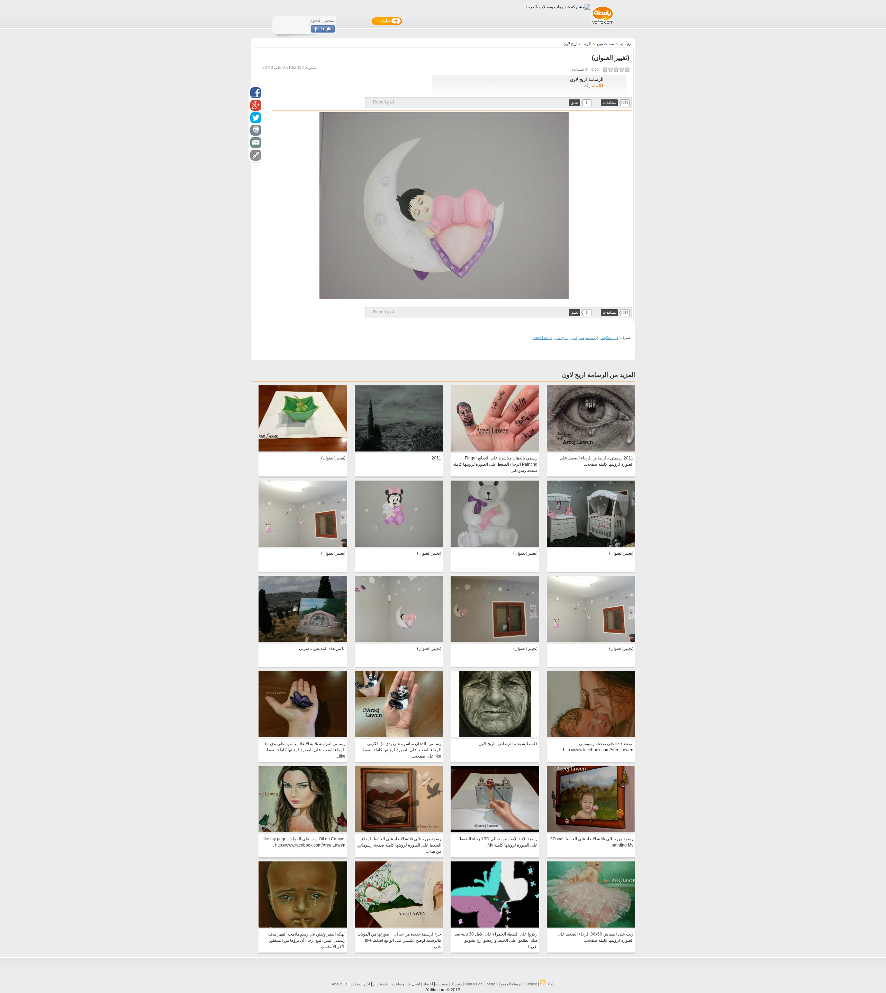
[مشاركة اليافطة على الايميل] (255, 142)
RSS (549, 984)
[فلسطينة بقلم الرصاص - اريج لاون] (495, 735)
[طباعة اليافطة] (255, 130)
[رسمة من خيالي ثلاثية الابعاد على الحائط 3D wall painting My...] (591, 831)
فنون (573, 338)
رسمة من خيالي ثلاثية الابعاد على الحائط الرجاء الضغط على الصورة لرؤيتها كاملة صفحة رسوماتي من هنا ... (399, 845)
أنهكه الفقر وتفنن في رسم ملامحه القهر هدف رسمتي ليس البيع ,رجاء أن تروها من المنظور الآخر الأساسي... (306, 940)
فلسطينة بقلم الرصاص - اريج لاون (508, 743)
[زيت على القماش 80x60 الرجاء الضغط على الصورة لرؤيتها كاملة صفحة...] (591, 926)
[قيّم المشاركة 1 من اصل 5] (627, 69)
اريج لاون (561, 338)
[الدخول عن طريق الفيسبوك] (323, 31)
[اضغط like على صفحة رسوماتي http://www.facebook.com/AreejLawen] (591, 735)
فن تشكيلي (609, 338)
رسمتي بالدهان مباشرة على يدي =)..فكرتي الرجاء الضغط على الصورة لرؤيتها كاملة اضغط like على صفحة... (401, 750)
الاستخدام (380, 984)
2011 (436, 458)
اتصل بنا (414, 984)
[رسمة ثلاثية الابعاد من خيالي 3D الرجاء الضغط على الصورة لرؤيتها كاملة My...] (495, 831)
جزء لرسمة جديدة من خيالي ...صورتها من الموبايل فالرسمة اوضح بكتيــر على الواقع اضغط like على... (398, 940)
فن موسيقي (588, 338)
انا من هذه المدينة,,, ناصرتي (322, 648)
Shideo (531, 984)
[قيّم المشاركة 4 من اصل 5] (610, 69)
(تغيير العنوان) (333, 458)
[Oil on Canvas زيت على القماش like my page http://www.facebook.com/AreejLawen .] (303, 831)
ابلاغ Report (383, 102)
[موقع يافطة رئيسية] (602, 25)
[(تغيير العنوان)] (303, 450)
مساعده (398, 984)
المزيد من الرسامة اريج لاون (598, 375)
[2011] (399, 450)
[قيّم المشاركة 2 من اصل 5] (621, 69)
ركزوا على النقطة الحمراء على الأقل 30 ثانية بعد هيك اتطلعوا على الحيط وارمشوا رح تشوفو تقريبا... (496, 940)
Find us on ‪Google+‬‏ (481, 984)
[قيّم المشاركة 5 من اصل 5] (605, 69)
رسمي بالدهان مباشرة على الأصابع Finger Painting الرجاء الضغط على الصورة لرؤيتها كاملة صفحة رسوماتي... (495, 464)
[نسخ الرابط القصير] (255, 155)
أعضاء (428, 984)
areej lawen (542, 338)
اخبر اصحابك (360, 984)
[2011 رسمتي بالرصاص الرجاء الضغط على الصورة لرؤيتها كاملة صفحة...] (591, 450)
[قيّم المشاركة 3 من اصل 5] (616, 69)
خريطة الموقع (512, 984)
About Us (339, 984)
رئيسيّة (456, 984)
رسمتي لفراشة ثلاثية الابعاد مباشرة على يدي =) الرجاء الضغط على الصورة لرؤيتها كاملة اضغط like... (305, 750)
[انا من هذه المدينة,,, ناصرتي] (303, 640)
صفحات (442, 984)
